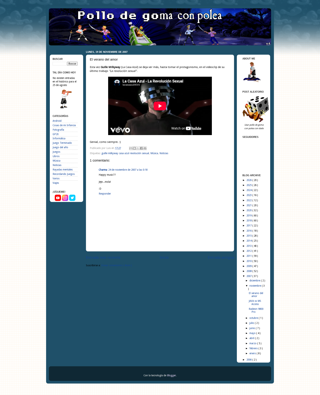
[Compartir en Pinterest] (145, 148)
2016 (249, 230)
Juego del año (60, 147)
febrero (254, 348)
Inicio (164, 257)
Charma (103, 169)
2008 (249, 271)
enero (253, 353)
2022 (249, 200)
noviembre (255, 285)
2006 (249, 359)
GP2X (56, 134)
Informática (59, 138)
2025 (249, 185)
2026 (249, 180)
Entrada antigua (221, 257)
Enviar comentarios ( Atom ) (116, 265)
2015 (249, 235)
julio (252, 322)
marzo (253, 343)
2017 (249, 225)
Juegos (56, 151)
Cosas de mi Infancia (64, 125)
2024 (249, 190)
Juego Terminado (62, 142)
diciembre (255, 280)
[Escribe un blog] (134, 148)
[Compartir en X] (138, 148)
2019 (249, 215)
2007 (249, 276)
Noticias (163, 153)
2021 (249, 205)
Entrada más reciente (103, 257)
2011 (249, 255)
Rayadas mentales (63, 169)
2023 (249, 195)
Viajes (56, 182)
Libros (56, 156)
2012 (249, 250)
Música (154, 153)
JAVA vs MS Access (255, 302)
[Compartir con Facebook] (141, 148)
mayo (252, 333)
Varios (56, 178)
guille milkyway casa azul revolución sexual (125, 153)
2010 (249, 261)
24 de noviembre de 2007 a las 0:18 (127, 169)
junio (252, 328)
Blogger (171, 375)
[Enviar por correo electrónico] (131, 148)
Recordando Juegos (64, 173)
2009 (249, 266)
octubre (254, 317)
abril (252, 338)
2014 (249, 240)
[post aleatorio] (256, 121)
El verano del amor (256, 295)
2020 (249, 210)
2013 (249, 245)
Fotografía (58, 129)
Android (57, 120)
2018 (249, 220)
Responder (105, 193)
